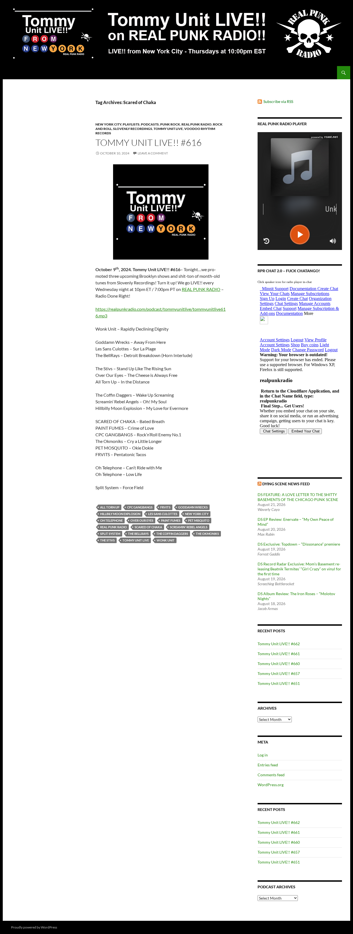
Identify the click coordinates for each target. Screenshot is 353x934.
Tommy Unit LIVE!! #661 (279, 653)
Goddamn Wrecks (193, 507)
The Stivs (107, 540)
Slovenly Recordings (132, 129)
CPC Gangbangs (140, 507)
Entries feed (268, 765)
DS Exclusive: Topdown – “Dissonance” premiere (299, 544)
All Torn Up (109, 507)
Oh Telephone (111, 520)
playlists (131, 124)
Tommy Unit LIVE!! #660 (279, 663)
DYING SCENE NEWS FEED (286, 483)
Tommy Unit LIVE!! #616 (148, 142)
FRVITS (165, 507)
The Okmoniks (207, 533)
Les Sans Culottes (162, 514)
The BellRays (138, 533)
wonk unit (166, 540)
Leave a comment (153, 153)
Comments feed (271, 774)
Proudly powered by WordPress (34, 927)
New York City (108, 124)
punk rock (170, 124)
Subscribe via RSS (278, 101)
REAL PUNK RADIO (201, 289)
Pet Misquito (198, 520)
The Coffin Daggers (172, 533)
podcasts (150, 124)
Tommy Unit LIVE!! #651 (279, 683)
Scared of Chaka (148, 527)
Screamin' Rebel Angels (188, 527)
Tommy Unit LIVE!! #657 (279, 673)
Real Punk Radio (196, 124)
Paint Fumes (170, 520)
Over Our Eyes (141, 520)
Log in (263, 755)
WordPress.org (271, 784)
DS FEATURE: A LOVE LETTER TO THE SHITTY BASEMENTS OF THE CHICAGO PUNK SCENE (298, 497)
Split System (110, 533)
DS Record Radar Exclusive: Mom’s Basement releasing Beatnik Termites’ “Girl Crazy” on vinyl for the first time (299, 569)
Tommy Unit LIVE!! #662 (279, 643)
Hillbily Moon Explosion (120, 514)
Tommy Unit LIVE (168, 129)
